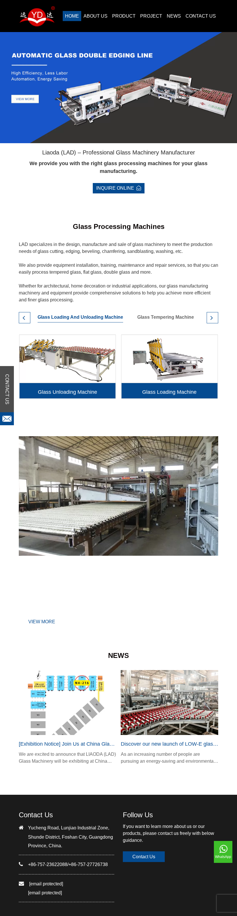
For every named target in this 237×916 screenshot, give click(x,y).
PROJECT (151, 16)
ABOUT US (96, 16)
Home (72, 16)
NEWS (174, 16)
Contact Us (143, 856)
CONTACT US (201, 16)
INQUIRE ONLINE (115, 188)
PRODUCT (124, 16)
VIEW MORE (41, 621)
